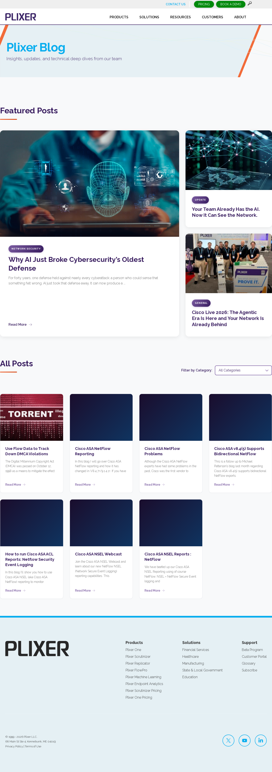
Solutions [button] (149, 17)
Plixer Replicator (138, 663)
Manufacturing (193, 663)
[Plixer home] (20, 16)
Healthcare (190, 657)
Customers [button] (212, 17)
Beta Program (252, 650)
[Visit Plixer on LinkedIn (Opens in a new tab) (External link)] (261, 740)
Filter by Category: (196, 370)
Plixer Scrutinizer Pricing (144, 691)
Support (249, 642)
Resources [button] (180, 17)
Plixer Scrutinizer (138, 657)
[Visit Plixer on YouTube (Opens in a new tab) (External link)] (245, 740)
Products (134, 642)
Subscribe (249, 670)
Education (190, 677)
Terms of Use (33, 746)
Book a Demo (230, 4)
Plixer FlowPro (136, 670)
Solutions (191, 642)
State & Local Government (202, 670)
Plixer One (133, 650)
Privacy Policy (14, 746)
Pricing (204, 4)
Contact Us (176, 4)
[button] (250, 4)
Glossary (248, 663)
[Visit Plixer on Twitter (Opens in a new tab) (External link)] (228, 740)
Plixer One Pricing (139, 697)
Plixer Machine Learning (143, 677)
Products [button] (119, 17)
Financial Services (195, 650)
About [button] (240, 17)
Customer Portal (254, 657)
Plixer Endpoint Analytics (144, 684)
